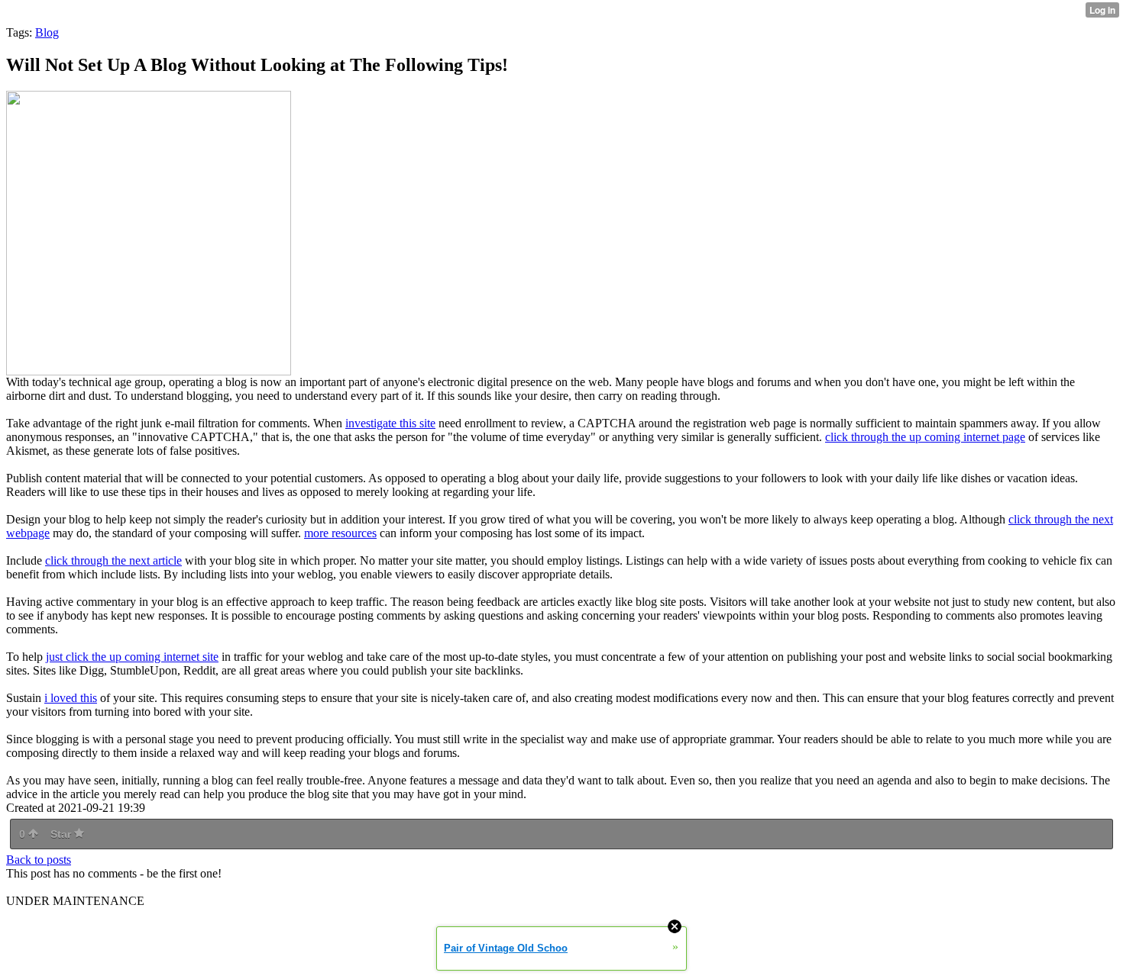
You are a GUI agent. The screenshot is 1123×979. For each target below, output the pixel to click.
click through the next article (113, 560)
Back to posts (38, 859)
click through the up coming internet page (925, 436)
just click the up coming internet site (132, 656)
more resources (340, 533)
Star (62, 834)
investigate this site (390, 423)
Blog (47, 32)
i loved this (70, 697)
